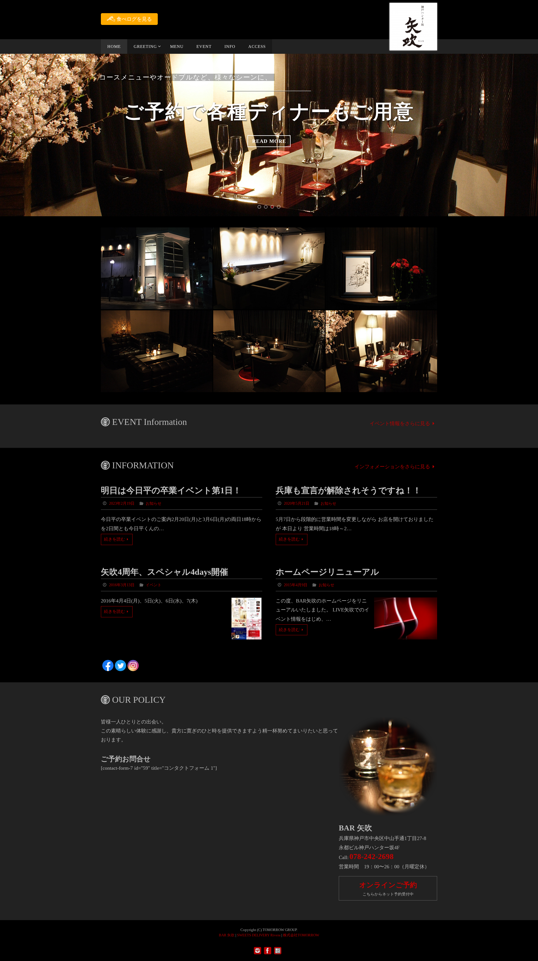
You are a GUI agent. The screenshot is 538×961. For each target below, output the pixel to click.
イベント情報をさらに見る (400, 423)
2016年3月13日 (121, 585)
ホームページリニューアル (327, 571)
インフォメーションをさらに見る (392, 466)
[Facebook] (267, 950)
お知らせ (153, 503)
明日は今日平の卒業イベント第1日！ (171, 490)
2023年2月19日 (121, 503)
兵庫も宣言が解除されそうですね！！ (348, 490)
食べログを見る (133, 19)
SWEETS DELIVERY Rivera (258, 935)
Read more (269, 141)
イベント (153, 585)
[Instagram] (257, 950)
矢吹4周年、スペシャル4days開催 (164, 571)
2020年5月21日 (296, 503)
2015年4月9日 (295, 585)
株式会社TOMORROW (301, 935)
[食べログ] (277, 950)
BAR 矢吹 (227, 935)
